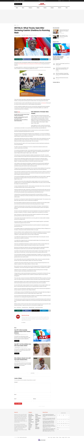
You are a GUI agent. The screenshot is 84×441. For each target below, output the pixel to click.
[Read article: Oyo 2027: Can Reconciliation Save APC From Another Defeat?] (42, 349)
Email (15, 398)
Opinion (36, 414)
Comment (16, 382)
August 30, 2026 (23, 334)
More (67, 7)
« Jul (57, 429)
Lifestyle (52, 7)
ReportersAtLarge (17, 35)
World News (37, 428)
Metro (29, 428)
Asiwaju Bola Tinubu (25, 307)
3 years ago (62, 33)
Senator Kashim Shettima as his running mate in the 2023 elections (29, 63)
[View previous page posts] (21, 123)
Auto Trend (30, 414)
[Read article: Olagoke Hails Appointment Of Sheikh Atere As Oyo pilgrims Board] (56, 31)
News (23, 7)
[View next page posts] (23, 123)
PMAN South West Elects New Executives (62, 77)
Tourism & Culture (37, 424)
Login (60, 0)
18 (61, 423)
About (15, 0)
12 (63, 421)
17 (59, 423)
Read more (17, 353)
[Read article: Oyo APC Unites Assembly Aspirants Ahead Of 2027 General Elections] (42, 335)
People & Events (38, 415)
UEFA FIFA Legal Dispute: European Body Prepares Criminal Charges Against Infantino (49, 426)
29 (68, 425)
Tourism (45, 7)
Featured (30, 420)
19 (63, 423)
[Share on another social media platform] (50, 59)
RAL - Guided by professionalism (22, 437)
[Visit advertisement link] (32, 83)
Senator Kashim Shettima (39, 307)
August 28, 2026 (23, 361)
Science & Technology (37, 420)
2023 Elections (19, 307)
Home (17, 7)
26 (63, 425)
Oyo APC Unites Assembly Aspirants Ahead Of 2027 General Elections (22, 331)
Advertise (17, 0)
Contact (23, 0)
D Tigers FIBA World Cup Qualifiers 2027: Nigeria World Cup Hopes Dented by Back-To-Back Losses (49, 429)
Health (30, 423)
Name (15, 394)
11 (61, 421)
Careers (20, 0)
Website (34, 398)
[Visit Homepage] (42, 4)
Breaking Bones (31, 415)
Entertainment (31, 419)
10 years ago (62, 37)
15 (68, 421)
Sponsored (37, 421)
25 (61, 425)
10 (59, 421)
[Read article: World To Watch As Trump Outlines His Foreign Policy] (56, 37)
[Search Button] (69, 1)
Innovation (30, 424)
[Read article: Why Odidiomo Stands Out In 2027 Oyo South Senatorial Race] (42, 363)
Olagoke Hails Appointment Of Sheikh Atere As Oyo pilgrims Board (64, 30)
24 (59, 425)
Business (30, 7)
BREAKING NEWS (31, 307)
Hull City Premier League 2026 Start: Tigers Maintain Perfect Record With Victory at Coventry (62, 69)
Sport (36, 422)
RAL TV (59, 7)
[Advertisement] (42, 16)
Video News (37, 427)
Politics (38, 7)
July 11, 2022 (23, 35)
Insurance (30, 425)
